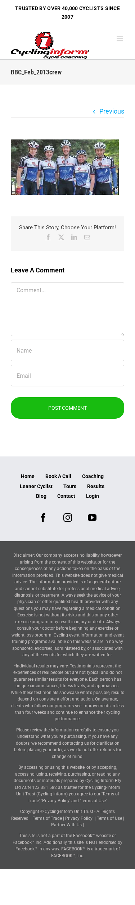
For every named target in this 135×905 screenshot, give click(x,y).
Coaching (93, 476)
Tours (69, 486)
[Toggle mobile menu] (120, 38)
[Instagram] (67, 517)
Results (95, 486)
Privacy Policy (79, 818)
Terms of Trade (47, 818)
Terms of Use (109, 818)
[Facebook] (43, 517)
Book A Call (58, 476)
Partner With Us (66, 824)
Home (28, 476)
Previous (111, 111)
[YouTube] (92, 517)
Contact (66, 496)
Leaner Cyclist (36, 486)
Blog (41, 496)
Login (92, 496)
